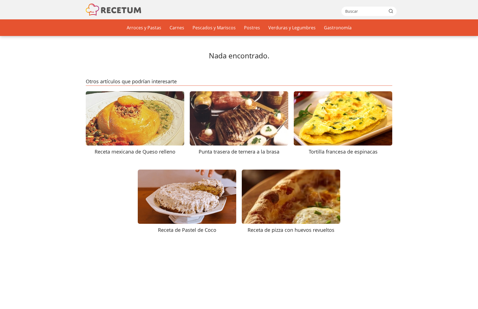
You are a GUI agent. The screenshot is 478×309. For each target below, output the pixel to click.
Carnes (177, 28)
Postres (252, 28)
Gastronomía (338, 28)
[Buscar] (391, 11)
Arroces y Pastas (144, 28)
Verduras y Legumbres (292, 28)
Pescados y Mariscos (214, 28)
